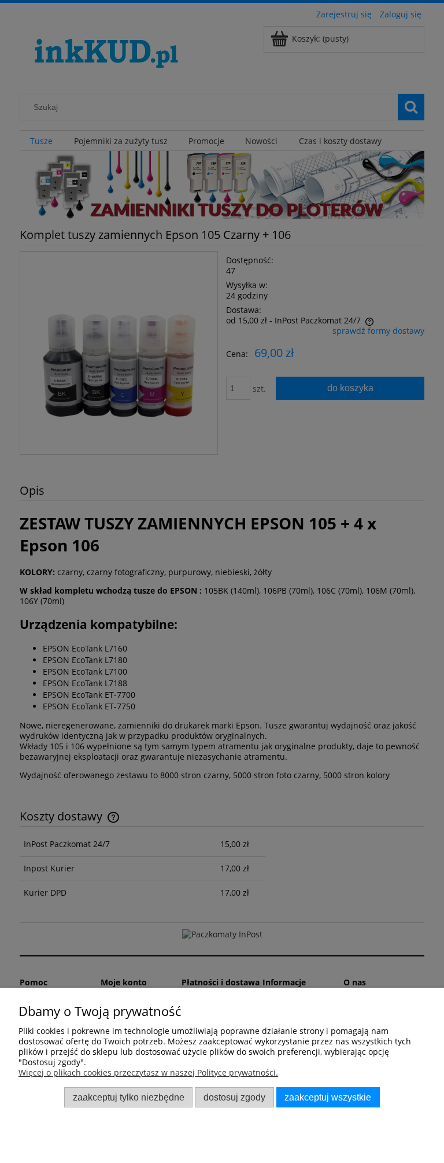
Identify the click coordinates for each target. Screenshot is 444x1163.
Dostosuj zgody (234, 1097)
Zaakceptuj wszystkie (327, 1097)
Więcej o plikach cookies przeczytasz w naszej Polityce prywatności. (148, 1072)
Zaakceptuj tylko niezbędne (128, 1097)
